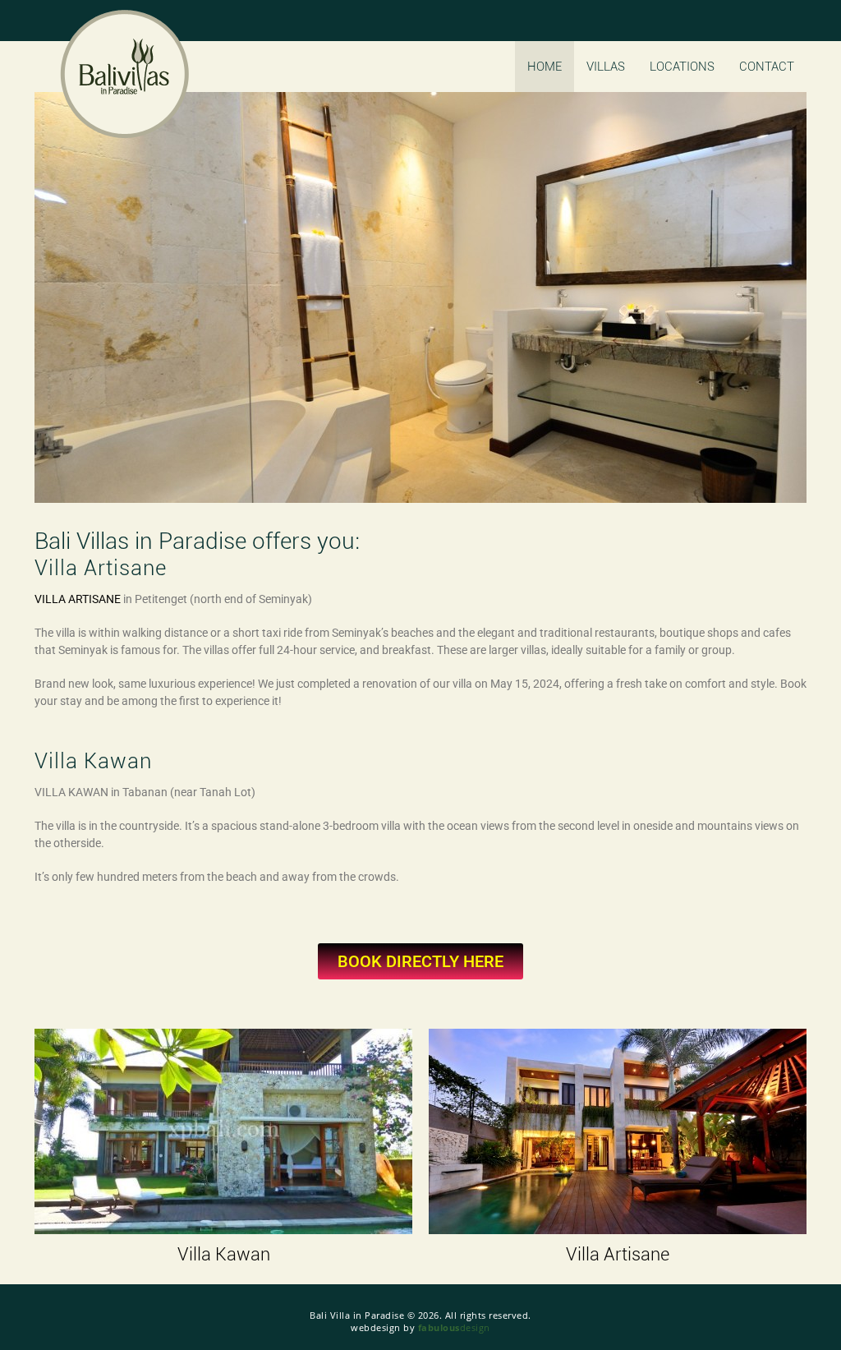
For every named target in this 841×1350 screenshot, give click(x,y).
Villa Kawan (223, 1254)
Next (762, 297)
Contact (766, 66)
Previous (79, 297)
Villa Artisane (617, 1254)
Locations (682, 66)
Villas (605, 66)
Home (544, 66)
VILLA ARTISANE (77, 599)
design (454, 1327)
